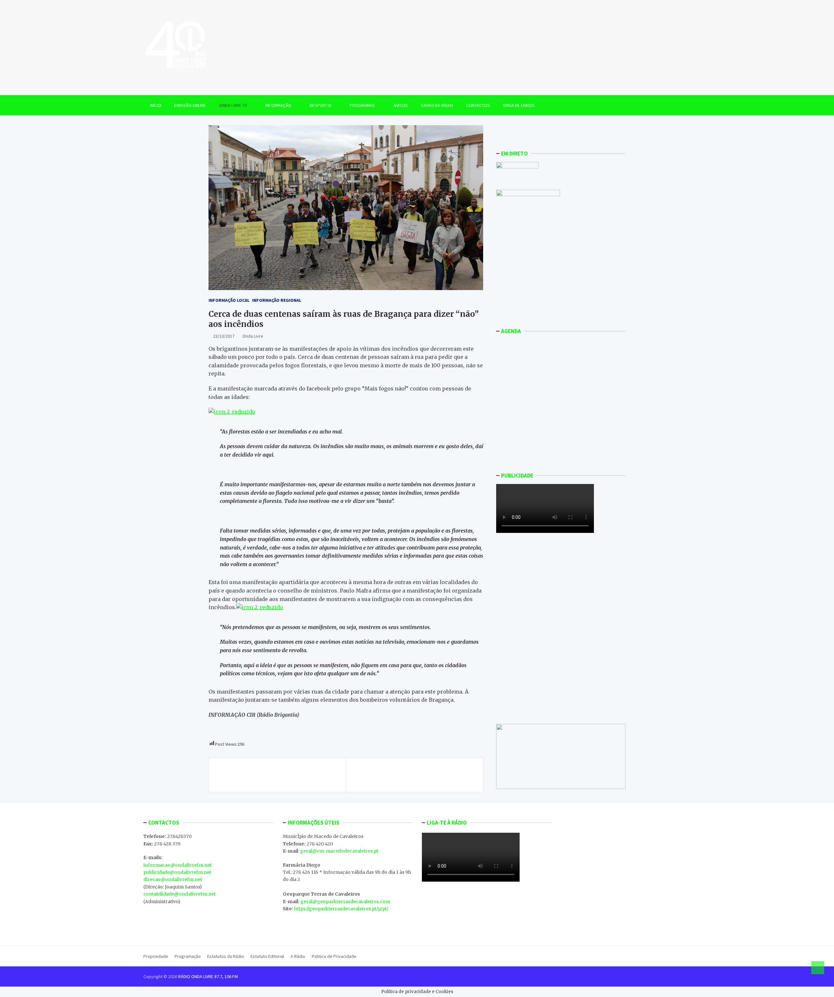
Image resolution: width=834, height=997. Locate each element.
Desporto (320, 105)
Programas (362, 105)
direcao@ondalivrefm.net (172, 879)
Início (155, 105)
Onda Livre (252, 336)
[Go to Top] (817, 967)
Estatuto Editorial (267, 956)
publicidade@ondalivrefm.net (177, 872)
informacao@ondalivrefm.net (177, 865)
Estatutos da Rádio (225, 956)
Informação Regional (276, 300)
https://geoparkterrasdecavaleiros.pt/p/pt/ (341, 909)
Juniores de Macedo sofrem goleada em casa (416, 771)
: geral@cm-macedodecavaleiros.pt (338, 851)
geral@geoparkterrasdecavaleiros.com (345, 901)
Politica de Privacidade (334, 956)
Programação (188, 956)
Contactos (478, 105)
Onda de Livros (519, 105)
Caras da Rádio (437, 105)
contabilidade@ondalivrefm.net (179, 894)
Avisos (401, 105)
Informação (278, 105)
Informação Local (229, 300)
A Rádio (298, 956)
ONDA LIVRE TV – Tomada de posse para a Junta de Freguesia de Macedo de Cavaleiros (279, 775)
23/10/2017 (224, 336)
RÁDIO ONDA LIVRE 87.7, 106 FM (208, 976)
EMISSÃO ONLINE (190, 105)
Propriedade (155, 956)
